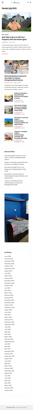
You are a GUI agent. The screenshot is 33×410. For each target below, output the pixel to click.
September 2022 (9, 324)
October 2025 (8, 266)
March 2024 (8, 293)
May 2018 (7, 380)
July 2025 (7, 273)
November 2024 (9, 283)
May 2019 (7, 363)
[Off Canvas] (3, 2)
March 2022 (8, 337)
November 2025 (9, 263)
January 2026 (8, 259)
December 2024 (9, 280)
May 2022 (7, 332)
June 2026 (7, 256)
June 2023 (7, 312)
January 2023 (8, 319)
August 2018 (8, 373)
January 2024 (8, 298)
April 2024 (7, 290)
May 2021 (7, 346)
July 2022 (7, 327)
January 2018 (8, 390)
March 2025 (8, 276)
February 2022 (8, 339)
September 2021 (9, 341)
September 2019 (9, 356)
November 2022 (9, 322)
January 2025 (8, 278)
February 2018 (8, 388)
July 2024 (7, 288)
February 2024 (8, 295)
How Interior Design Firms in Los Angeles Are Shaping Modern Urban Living (20, 108)
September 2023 (9, 307)
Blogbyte (24, 407)
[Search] (30, 2)
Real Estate (5, 34)
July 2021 (7, 344)
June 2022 (7, 329)
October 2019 (8, 354)
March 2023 (8, 317)
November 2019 (9, 351)
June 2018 (7, 378)
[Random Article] (28, 2)
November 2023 (9, 302)
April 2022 (7, 334)
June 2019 (7, 361)
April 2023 (7, 315)
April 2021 (7, 349)
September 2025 (9, 268)
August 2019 (8, 358)
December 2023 (9, 300)
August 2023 (8, 310)
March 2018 (8, 385)
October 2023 (8, 305)
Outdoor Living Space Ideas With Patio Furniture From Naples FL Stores (21, 95)
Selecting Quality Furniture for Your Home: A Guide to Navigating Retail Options (15, 78)
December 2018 (9, 371)
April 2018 (7, 383)
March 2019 (8, 366)
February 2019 (8, 368)
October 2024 (8, 285)
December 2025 (9, 261)
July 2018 (7, 375)
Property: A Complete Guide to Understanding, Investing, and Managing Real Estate (20, 135)
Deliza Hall (9, 82)
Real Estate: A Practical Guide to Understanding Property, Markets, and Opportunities (21, 121)
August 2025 (8, 271)
